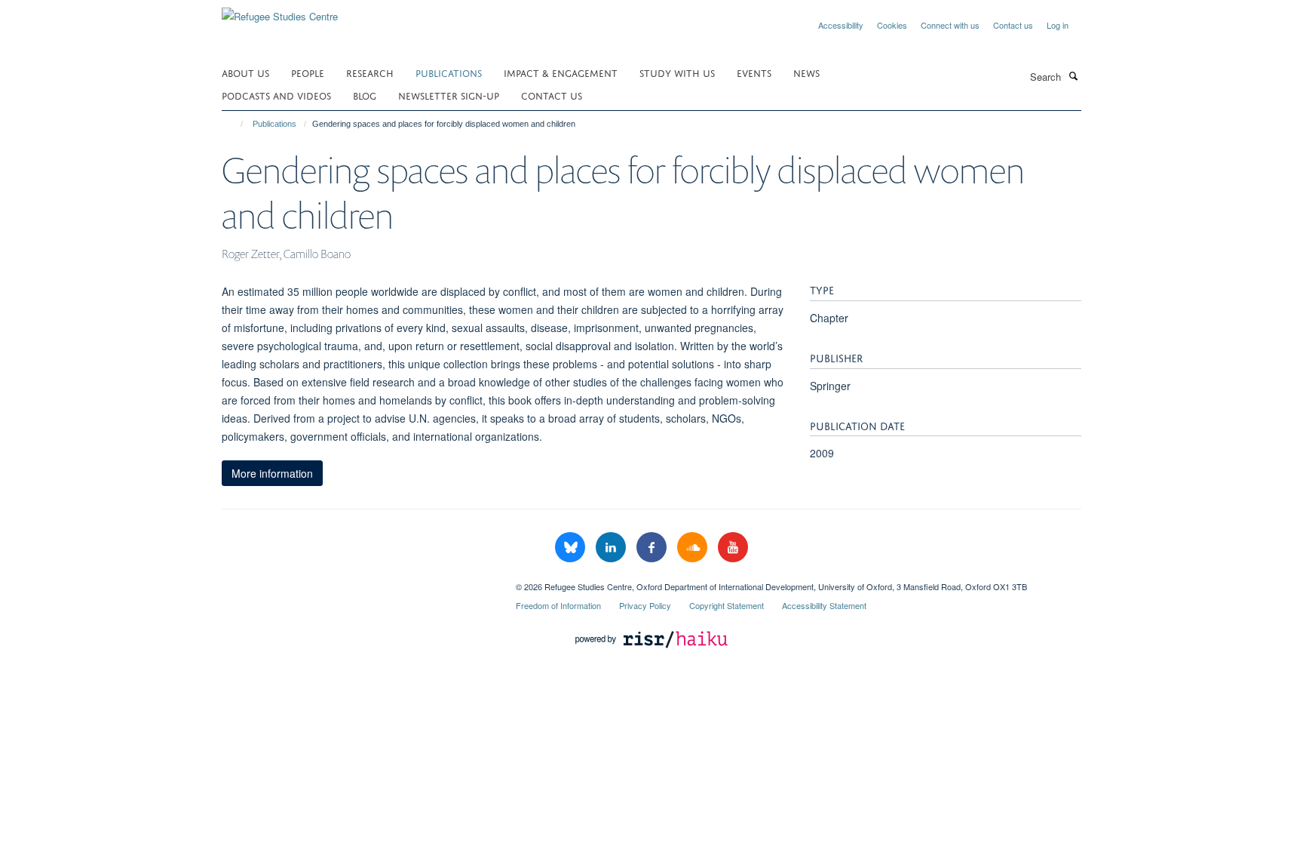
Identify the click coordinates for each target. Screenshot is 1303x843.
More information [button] (272, 473)
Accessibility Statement (824, 605)
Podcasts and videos (276, 95)
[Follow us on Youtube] (733, 547)
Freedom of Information (558, 605)
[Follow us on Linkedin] (612, 547)
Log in (1057, 25)
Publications (448, 72)
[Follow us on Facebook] (653, 547)
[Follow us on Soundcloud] (693, 547)
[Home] (235, 123)
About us (245, 72)
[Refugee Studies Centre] (280, 11)
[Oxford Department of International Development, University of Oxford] (357, 581)
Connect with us (950, 25)
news (806, 72)
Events (754, 72)
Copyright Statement (726, 605)
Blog (364, 95)
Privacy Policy (645, 605)
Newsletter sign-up (448, 95)
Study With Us (677, 72)
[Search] (1073, 75)
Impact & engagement (561, 72)
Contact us (1013, 25)
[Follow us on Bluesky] (571, 547)
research (370, 72)
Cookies (892, 25)
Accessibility (840, 25)
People (307, 72)
